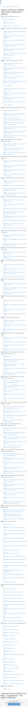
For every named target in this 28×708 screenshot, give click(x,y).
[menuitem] (1, 3)
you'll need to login (19, 702)
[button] (1, 1)
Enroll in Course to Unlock (14, 704)
